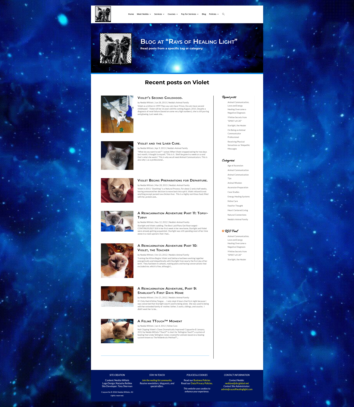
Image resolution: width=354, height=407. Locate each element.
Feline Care (172, 326)
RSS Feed (231, 231)
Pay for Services (188, 14)
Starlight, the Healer (237, 125)
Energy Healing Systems (239, 196)
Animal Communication (238, 170)
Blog (204, 14)
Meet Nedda (143, 14)
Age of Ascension (235, 165)
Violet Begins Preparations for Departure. (173, 180)
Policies (212, 14)
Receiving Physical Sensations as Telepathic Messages (239, 145)
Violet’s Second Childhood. (160, 98)
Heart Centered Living (238, 210)
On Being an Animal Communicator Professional (236, 133)
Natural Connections (237, 215)
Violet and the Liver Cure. (159, 143)
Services (158, 14)
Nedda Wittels (146, 102)
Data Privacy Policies (201, 383)
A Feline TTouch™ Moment (160, 321)
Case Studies (233, 192)
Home (131, 14)
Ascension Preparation (238, 187)
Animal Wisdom (235, 183)
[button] (223, 14)
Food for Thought (235, 205)
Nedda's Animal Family (178, 102)
